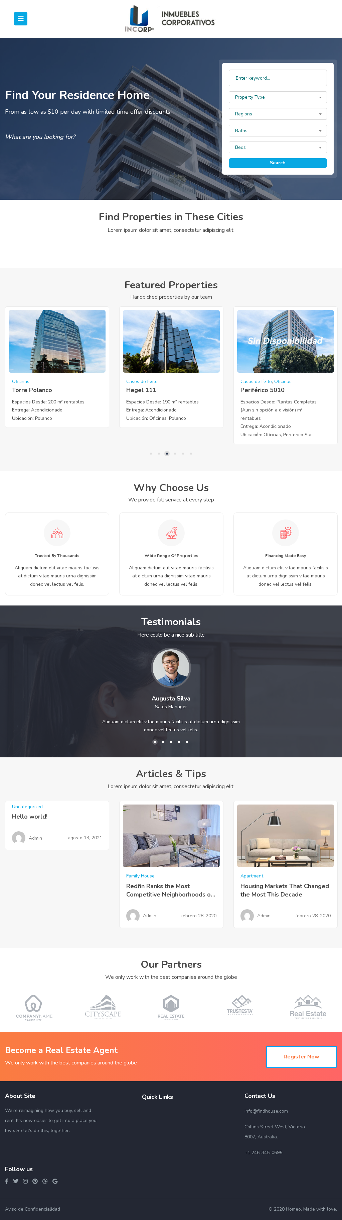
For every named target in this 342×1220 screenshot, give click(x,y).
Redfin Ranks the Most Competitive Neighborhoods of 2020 (169, 894)
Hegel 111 (27, 390)
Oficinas (168, 381)
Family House (140, 876)
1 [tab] (151, 454)
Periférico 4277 (262, 390)
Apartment (251, 876)
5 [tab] (183, 454)
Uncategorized (27, 807)
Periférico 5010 (148, 390)
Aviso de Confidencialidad (32, 1209)
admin (35, 838)
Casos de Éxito (27, 381)
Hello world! (29, 817)
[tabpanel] (57, 370)
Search (278, 163)
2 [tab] (159, 454)
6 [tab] (191, 454)
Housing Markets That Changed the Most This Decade (284, 890)
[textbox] (277, 98)
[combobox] (278, 97)
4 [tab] (175, 454)
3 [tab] (167, 454)
